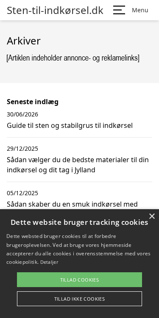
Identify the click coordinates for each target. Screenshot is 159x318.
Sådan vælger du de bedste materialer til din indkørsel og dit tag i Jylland (78, 164)
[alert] (79, 263)
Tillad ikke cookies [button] (79, 299)
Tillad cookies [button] (79, 280)
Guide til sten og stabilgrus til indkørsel (70, 125)
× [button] (151, 216)
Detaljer (49, 262)
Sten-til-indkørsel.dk (55, 10)
